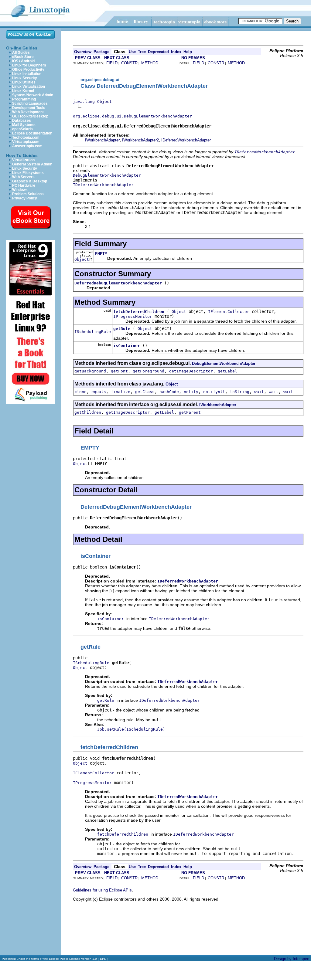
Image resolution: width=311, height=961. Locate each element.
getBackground (90, 371)
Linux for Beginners (29, 65)
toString (239, 391)
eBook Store (23, 57)
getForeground (148, 371)
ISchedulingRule (92, 331)
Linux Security (24, 78)
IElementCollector (228, 311)
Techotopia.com (25, 137)
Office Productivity (28, 69)
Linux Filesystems (28, 173)
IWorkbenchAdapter (102, 140)
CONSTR (129, 63)
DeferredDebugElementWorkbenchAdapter (118, 283)
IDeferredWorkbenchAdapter (186, 140)
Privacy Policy (24, 198)
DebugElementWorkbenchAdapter (107, 175)
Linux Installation (26, 74)
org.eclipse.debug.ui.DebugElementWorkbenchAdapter (132, 116)
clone (80, 391)
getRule (121, 328)
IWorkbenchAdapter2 (140, 140)
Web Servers (23, 177)
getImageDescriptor (191, 371)
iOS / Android (23, 61)
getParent (190, 412)
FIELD (112, 63)
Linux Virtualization (28, 86)
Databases (21, 120)
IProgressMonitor (132, 316)
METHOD (149, 63)
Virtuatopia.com (25, 142)
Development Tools (28, 108)
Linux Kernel (23, 91)
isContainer (126, 345)
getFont (119, 371)
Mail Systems (24, 125)
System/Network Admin (32, 95)
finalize (120, 391)
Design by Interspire (291, 958)
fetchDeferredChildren (138, 311)
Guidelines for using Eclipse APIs (102, 890)
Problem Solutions (28, 194)
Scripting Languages (30, 103)
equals (98, 391)
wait (259, 391)
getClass (145, 391)
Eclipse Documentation (32, 133)
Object (81, 259)
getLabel (227, 371)
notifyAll (214, 391)
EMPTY (101, 253)
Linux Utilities (24, 82)
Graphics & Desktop (29, 181)
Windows (20, 190)
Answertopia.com (27, 146)
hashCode (169, 391)
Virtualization (23, 160)
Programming (24, 99)
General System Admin (32, 164)
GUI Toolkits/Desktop (30, 116)
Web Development (28, 112)
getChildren (87, 412)
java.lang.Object (92, 101)
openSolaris (22, 129)
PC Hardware (23, 185)
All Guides (21, 52)
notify (191, 391)
